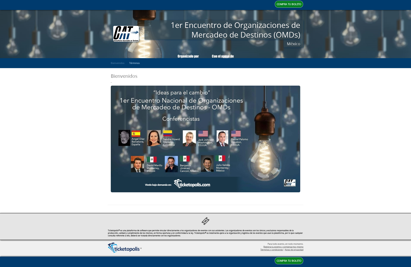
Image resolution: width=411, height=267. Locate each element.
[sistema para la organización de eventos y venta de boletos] (124, 248)
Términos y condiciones (271, 249)
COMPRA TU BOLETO (289, 4)
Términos (134, 63)
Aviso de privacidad (294, 249)
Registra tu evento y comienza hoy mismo (283, 246)
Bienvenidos (117, 63)
